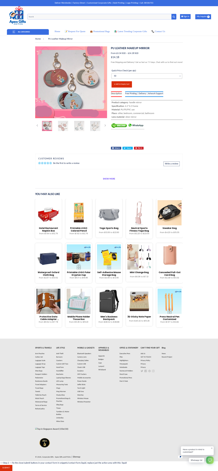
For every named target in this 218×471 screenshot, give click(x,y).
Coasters (59, 361)
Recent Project (167, 357)
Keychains (59, 374)
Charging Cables (83, 361)
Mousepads (124, 364)
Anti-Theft (59, 354)
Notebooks (123, 367)
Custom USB (81, 364)
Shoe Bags (38, 371)
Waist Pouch (39, 398)
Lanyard (101, 366)
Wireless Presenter (84, 402)
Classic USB (81, 367)
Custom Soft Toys (62, 364)
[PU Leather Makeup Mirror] (63, 126)
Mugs (58, 388)
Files (121, 357)
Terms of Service (41, 405)
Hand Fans (60, 367)
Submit (6, 468)
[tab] (116, 94)
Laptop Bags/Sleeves (63, 378)
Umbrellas (59, 418)
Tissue (58, 408)
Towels (37, 392)
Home (38, 39)
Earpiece (80, 371)
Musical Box (60, 395)
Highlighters (124, 361)
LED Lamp (59, 381)
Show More (109, 179)
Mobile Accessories (84, 378)
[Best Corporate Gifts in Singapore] (44, 451)
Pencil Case (123, 374)
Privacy (143, 364)
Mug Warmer (61, 392)
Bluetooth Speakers (84, 354)
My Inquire (203, 16)
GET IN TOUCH (146, 357)
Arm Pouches (39, 354)
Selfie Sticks (81, 385)
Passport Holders (41, 374)
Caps (100, 363)
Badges (101, 359)
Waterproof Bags (41, 402)
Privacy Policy (145, 361)
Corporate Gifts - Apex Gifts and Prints (56, 457)
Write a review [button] (171, 164)
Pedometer (39, 378)
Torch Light (81, 388)
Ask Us (143, 354)
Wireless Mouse (82, 398)
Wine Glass (60, 421)
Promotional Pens (126, 378)
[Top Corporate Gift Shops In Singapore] (51, 429)
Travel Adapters (40, 385)
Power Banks (81, 381)
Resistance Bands (41, 381)
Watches (80, 395)
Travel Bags (39, 388)
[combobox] (101, 17)
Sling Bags (59, 405)
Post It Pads (124, 381)
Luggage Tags (40, 367)
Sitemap (76, 457)
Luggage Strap (40, 364)
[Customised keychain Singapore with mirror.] (47, 126)
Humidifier (60, 371)
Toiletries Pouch (40, 395)
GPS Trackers (81, 374)
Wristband (102, 370)
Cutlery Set (39, 357)
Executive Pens (125, 354)
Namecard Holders (126, 371)
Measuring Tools (62, 385)
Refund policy (40, 409)
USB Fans (80, 392)
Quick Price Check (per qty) (124, 71)
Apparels (101, 356)
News (164, 354)
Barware (59, 357)
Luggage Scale (40, 361)
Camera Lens (81, 357)
